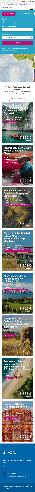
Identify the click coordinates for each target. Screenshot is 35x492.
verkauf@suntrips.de (12, 473)
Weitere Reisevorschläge (17, 99)
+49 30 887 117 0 (22, 4)
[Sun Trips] (10, 452)
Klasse (4, 19)
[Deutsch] (23, 1)
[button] (1, 13)
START (17, 43)
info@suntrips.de (12, 4)
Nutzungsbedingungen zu (9, 50)
